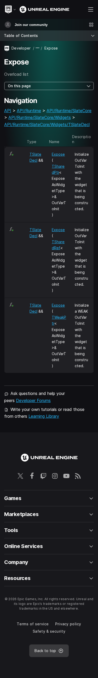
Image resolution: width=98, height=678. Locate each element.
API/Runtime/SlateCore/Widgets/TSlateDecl (47, 124)
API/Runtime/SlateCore (69, 110)
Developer (21, 48)
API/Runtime (29, 110)
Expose (58, 154)
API (7, 110)
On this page (19, 86)
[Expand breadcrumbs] (37, 48)
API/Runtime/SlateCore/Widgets (39, 117)
